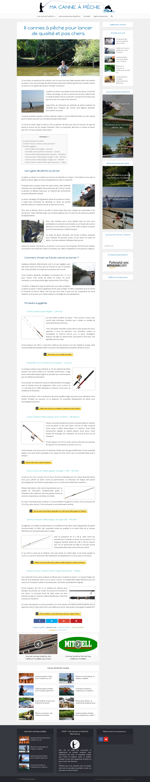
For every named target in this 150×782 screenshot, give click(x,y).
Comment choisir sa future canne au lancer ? (39, 144)
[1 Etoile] (50, 630)
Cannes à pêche (39, 627)
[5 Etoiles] (55, 630)
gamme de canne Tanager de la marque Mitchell (42, 477)
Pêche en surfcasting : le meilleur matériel (39, 748)
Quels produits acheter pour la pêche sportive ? (39, 757)
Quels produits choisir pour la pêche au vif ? (40, 739)
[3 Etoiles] (52, 630)
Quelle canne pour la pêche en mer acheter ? (123, 50)
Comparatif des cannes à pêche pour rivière (122, 41)
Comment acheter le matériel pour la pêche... (39, 766)
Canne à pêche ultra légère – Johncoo (39, 149)
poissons (77, 445)
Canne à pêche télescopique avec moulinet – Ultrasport (45, 154)
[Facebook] (101, 739)
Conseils (86, 16)
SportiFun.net (109, 246)
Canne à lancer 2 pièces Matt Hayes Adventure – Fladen (45, 162)
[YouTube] (106, 739)
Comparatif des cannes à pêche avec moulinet (122, 59)
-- (48, 137)
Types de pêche (77, 627)
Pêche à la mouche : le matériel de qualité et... (123, 69)
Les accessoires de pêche (69, 16)
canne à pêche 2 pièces (53, 580)
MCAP (18, 779)
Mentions (119, 779)
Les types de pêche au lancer (33, 141)
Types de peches (100, 16)
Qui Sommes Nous (100, 779)
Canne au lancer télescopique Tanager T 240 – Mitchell (45, 157)
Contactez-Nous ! (128, 779)
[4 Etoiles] (53, 630)
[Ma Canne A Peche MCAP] (75, 6)
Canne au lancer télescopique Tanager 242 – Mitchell (44, 160)
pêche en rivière (64, 627)
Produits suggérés (29, 146)
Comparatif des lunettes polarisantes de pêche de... (122, 80)
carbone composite (28, 556)
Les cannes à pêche (45, 16)
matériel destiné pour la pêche (72, 334)
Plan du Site (111, 779)
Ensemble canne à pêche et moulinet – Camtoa (42, 152)
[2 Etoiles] (51, 630)
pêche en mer (51, 627)
